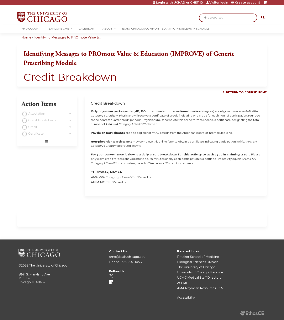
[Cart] (265, 4)
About (107, 28)
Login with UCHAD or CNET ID (179, 2)
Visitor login (218, 2)
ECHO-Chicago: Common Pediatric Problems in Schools (166, 28)
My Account (30, 28)
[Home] (42, 17)
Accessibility (186, 297)
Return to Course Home (246, 92)
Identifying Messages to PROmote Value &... (67, 37)
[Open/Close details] (70, 114)
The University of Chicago (48, 265)
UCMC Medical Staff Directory (199, 277)
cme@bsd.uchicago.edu (127, 257)
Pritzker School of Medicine (198, 257)
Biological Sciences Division (197, 262)
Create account (247, 2)
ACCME (182, 283)
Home (26, 37)
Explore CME (58, 28)
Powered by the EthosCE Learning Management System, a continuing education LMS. (252, 313)
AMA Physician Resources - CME (201, 288)
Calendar (86, 28)
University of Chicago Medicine (200, 272)
